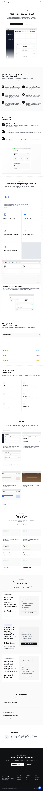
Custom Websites (20, 777)
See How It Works (28, 24)
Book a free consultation (16, 24)
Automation (19, 779)
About (27, 777)
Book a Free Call (28, 612)
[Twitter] (2, 782)
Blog (26, 779)
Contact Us (28, 676)
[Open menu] (40, 2)
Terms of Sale (37, 779)
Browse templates (21, 524)
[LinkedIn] (5, 782)
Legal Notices (37, 777)
